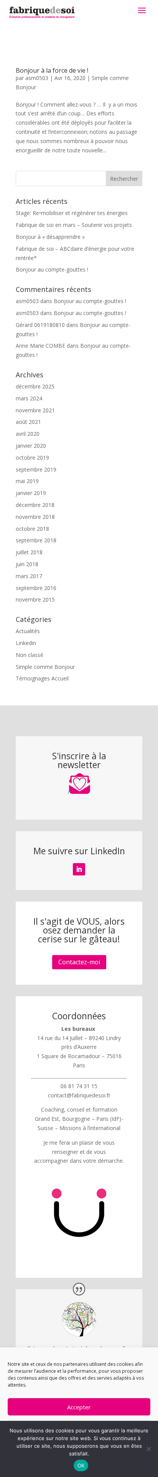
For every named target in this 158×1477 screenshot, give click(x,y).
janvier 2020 (31, 445)
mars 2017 (29, 576)
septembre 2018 (36, 540)
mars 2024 (29, 398)
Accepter (79, 1407)
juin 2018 (27, 564)
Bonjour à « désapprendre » (50, 236)
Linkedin (26, 643)
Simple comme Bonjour (45, 666)
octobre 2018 (32, 528)
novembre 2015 (35, 599)
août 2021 (28, 421)
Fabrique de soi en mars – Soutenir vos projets (74, 224)
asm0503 (36, 78)
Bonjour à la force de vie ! (52, 70)
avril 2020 (28, 433)
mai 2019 (27, 481)
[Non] (148, 1449)
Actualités (28, 631)
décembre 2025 (35, 386)
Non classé (29, 654)
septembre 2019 (36, 469)
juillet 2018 (29, 552)
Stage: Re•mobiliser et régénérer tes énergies (72, 213)
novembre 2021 (35, 410)
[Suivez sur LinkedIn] (79, 869)
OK (81, 1465)
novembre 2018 (35, 516)
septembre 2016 (36, 588)
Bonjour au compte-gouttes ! (52, 269)
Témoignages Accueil (42, 678)
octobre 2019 (32, 457)
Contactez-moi (79, 962)
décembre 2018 (35, 504)
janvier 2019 (31, 493)
